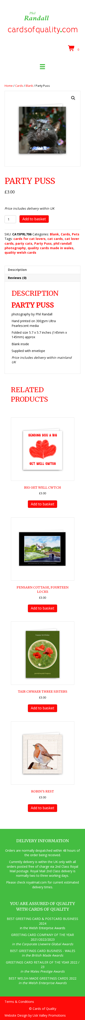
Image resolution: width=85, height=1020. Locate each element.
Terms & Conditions (19, 1001)
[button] (73, 98)
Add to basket (34, 218)
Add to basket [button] (42, 504)
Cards (19, 86)
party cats (23, 243)
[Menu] (42, 66)
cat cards (55, 239)
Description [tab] (17, 269)
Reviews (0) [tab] (17, 278)
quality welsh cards (20, 252)
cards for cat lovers (29, 239)
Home (9, 86)
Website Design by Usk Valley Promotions (35, 1015)
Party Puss (43, 243)
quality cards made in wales (50, 248)
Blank (29, 86)
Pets (75, 234)
